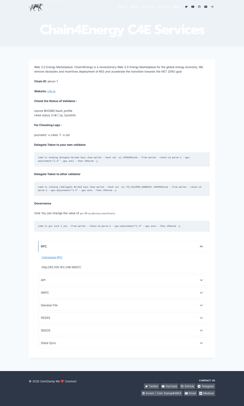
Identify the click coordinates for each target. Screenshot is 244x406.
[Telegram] (212, 6)
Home (122, 6)
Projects (149, 6)
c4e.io (51, 91)
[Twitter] (186, 6)
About (134, 6)
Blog (176, 6)
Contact (164, 6)
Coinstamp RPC (52, 257)
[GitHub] (199, 6)
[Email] (206, 6)
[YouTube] (193, 6)
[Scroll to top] (236, 400)
